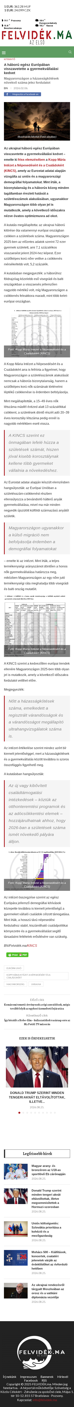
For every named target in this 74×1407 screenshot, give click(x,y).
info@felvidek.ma (45, 1400)
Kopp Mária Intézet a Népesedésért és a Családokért (28, 976)
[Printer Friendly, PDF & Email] (17, 954)
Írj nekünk (9, 1376)
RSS (44, 1380)
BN (6, 88)
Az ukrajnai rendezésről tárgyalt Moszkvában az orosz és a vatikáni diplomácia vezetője (48, 1291)
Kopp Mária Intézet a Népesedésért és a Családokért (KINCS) (35, 165)
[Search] (70, 52)
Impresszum (28, 1376)
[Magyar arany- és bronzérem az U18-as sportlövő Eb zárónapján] (16, 1171)
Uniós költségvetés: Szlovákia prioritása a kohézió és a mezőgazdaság (46, 1229)
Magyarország (15, 984)
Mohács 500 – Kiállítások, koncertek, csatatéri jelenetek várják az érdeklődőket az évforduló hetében (49, 1260)
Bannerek (46, 1376)
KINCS (32, 945)
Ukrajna (36, 984)
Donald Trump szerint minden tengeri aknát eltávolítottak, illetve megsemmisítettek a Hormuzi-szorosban (46, 1199)
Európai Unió (14, 968)
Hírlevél (62, 1376)
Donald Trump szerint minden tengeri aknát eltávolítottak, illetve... (37, 1097)
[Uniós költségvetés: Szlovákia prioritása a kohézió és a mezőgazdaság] (16, 1229)
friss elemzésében (31, 159)
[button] (9, 1082)
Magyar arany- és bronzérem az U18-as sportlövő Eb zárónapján (49, 1170)
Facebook (31, 1380)
